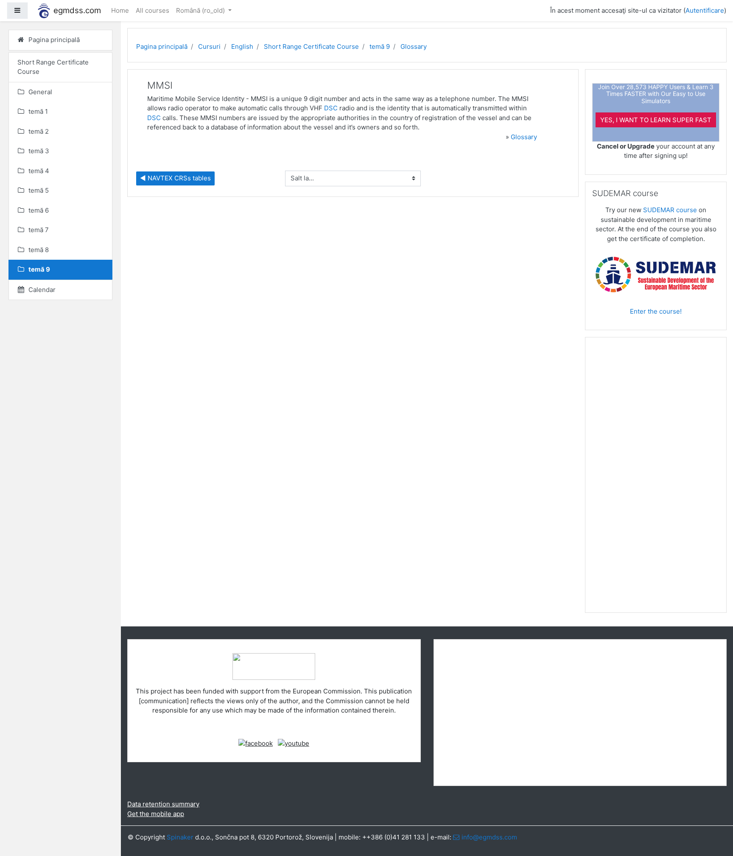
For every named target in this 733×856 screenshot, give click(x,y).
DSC (331, 108)
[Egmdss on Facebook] (255, 743)
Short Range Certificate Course (311, 46)
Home (120, 10)
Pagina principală (161, 46)
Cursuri (209, 46)
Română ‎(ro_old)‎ (201, 10)
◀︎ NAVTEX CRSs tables (175, 178)
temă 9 (379, 46)
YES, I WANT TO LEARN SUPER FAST (655, 120)
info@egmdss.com (489, 837)
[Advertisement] (655, 478)
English (242, 46)
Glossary (413, 46)
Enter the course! (656, 311)
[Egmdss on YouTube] (293, 743)
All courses (152, 10)
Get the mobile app (155, 814)
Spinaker (180, 837)
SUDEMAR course (670, 210)
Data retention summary (163, 804)
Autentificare (704, 10)
